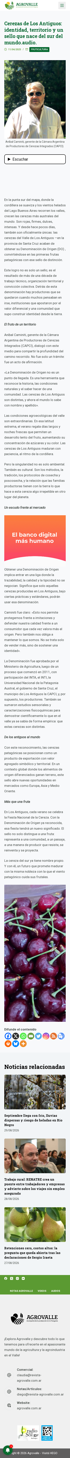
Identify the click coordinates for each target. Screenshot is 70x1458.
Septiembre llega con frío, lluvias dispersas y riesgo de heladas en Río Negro (33, 1120)
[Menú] (62, 5)
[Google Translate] (61, 1036)
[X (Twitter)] (11, 1278)
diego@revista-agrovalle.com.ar (40, 1394)
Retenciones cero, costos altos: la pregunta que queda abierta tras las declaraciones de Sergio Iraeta (32, 1252)
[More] (23, 1043)
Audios (55, 1291)
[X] (15, 1036)
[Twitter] (38, 1036)
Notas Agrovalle (21, 1291)
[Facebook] (8, 1036)
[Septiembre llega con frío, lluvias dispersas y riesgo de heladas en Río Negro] (35, 1092)
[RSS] (53, 1036)
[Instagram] (46, 1036)
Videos (42, 1291)
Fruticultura (39, 49)
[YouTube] (23, 1278)
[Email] (30, 1036)
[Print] (8, 1043)
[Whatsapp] (23, 1036)
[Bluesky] (15, 1043)
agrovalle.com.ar (29, 1408)
